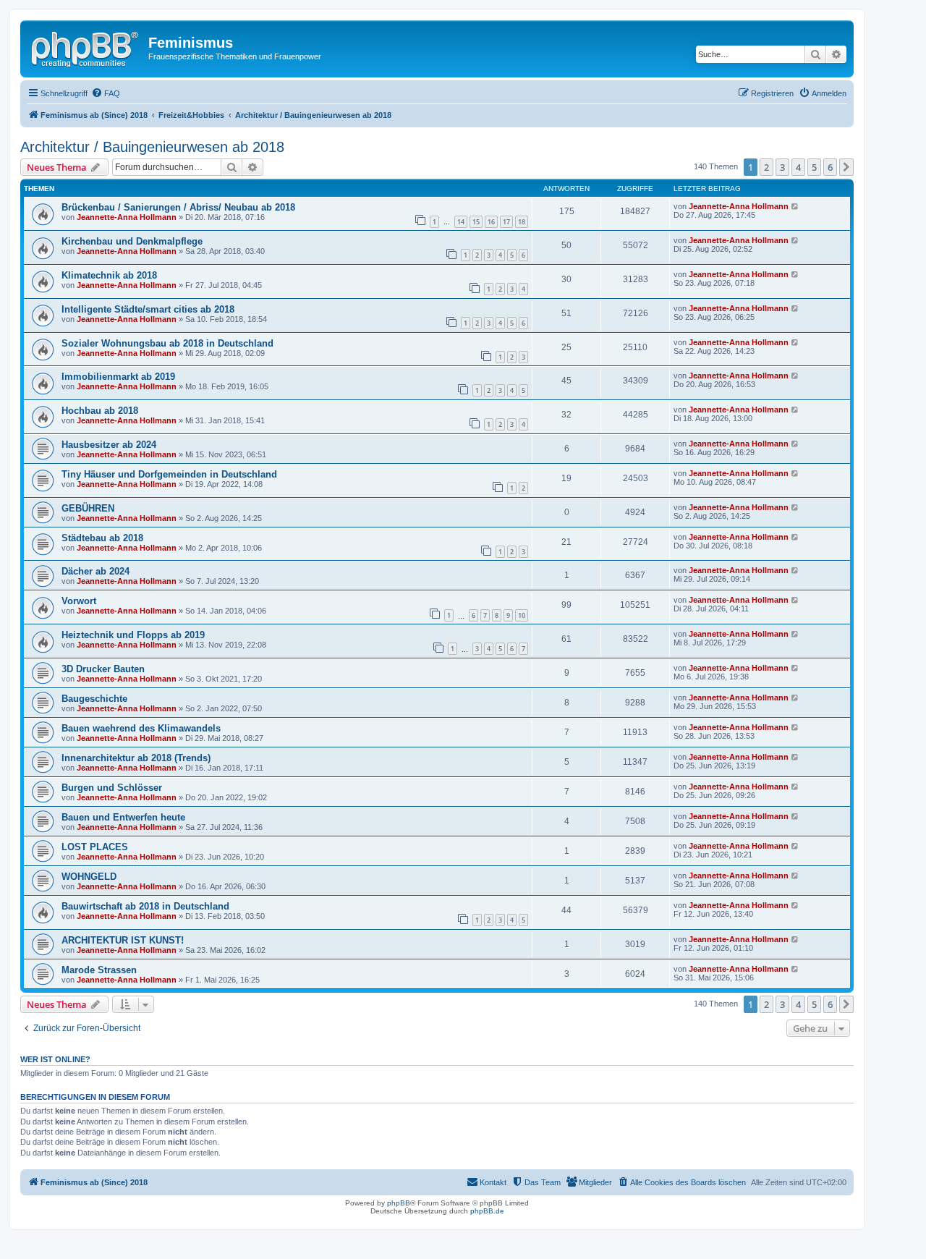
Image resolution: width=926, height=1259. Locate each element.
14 (460, 221)
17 (506, 221)
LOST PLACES (94, 847)
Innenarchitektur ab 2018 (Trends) (136, 758)
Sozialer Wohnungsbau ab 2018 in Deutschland (167, 343)
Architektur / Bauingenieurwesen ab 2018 (152, 147)
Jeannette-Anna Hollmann (127, 217)
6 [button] (830, 167)
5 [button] (814, 167)
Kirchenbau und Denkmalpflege (132, 241)
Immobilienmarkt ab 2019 (118, 376)
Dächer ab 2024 (95, 571)
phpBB (398, 1203)
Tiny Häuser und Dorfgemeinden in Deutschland (169, 474)
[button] (846, 167)
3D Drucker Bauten (103, 669)
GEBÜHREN (87, 508)
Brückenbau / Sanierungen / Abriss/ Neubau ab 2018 (178, 207)
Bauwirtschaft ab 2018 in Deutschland (145, 906)
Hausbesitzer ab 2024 (108, 444)
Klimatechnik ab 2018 (109, 275)
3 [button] (782, 167)
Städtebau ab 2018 (102, 538)
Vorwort (78, 600)
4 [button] (798, 167)
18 (521, 221)
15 (476, 221)
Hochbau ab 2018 (99, 410)
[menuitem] (105, 93)
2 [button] (766, 167)
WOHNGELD (88, 876)
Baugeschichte (94, 698)
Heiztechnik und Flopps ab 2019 (133, 635)
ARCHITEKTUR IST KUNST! (122, 940)
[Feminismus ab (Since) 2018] (86, 47)
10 (521, 615)
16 (491, 221)
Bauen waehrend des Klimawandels (141, 728)
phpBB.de (487, 1211)
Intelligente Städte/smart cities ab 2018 (147, 309)
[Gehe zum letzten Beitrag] (795, 206)
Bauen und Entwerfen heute (123, 817)
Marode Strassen (99, 970)
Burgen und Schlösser (111, 787)
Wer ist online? (55, 1059)
